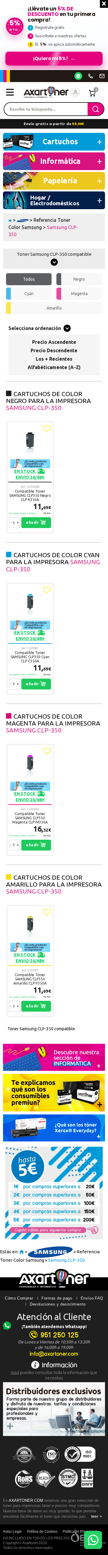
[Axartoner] (46, 92)
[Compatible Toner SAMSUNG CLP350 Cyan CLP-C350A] (30, 639)
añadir (33, 522)
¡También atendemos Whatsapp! (54, 1326)
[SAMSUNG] (22, 220)
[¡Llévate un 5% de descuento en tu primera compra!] (54, 35)
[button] (47, 428)
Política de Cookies (42, 1531)
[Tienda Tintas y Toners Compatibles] (10, 220)
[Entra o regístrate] (75, 92)
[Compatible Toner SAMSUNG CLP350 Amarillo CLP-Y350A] (30, 961)
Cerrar (104, 4)
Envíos (87, 1298)
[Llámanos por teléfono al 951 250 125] (91, 76)
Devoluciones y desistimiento (58, 1304)
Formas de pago (56, 1298)
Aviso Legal (12, 1531)
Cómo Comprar (19, 1298)
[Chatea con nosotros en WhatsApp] (93, 1540)
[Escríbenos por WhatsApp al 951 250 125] (78, 76)
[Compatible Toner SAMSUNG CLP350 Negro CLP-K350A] (30, 477)
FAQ (99, 1298)
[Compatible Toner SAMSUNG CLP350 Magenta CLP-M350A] (30, 800)
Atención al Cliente (54, 1316)
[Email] (102, 76)
